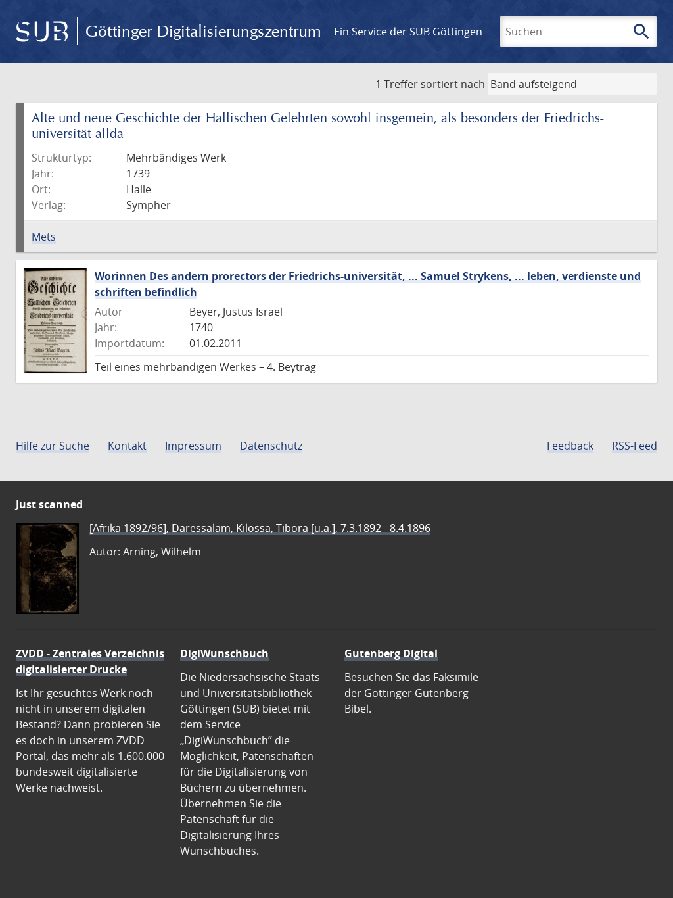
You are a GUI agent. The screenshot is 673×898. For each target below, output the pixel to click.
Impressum (193, 445)
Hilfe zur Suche (52, 445)
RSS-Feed (634, 445)
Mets (44, 236)
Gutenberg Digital (391, 653)
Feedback (570, 445)
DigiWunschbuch (224, 653)
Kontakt (127, 445)
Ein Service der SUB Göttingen (408, 31)
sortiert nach (453, 84)
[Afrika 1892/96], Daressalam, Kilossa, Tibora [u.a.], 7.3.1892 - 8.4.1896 (259, 528)
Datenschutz (271, 445)
